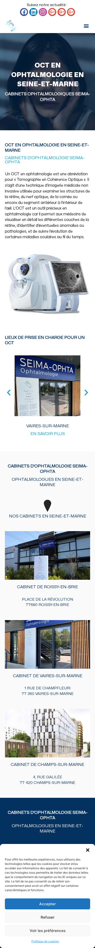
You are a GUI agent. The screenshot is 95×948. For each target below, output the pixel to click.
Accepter (47, 904)
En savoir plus (47, 434)
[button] (87, 850)
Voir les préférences (48, 930)
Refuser (48, 917)
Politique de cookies (45, 941)
